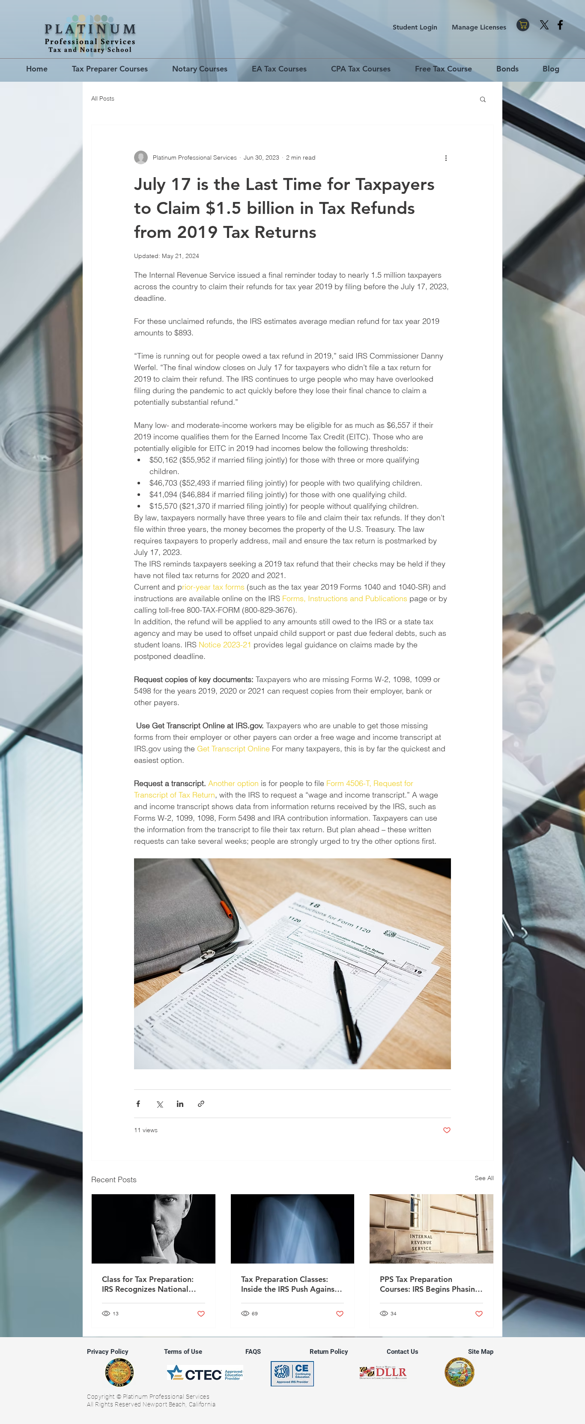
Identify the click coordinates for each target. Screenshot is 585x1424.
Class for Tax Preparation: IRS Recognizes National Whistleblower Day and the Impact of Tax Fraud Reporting (150, 1284)
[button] (483, 98)
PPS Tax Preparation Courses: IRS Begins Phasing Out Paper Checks (430, 1284)
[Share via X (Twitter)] (159, 1104)
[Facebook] (560, 24)
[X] (544, 24)
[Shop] (522, 24)
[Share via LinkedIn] (180, 1104)
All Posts (102, 98)
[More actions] (446, 157)
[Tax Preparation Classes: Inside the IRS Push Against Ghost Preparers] (293, 1229)
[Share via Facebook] (138, 1104)
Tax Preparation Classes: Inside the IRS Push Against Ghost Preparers (289, 1284)
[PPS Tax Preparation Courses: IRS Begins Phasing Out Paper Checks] (431, 1229)
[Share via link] (201, 1104)
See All (484, 1178)
